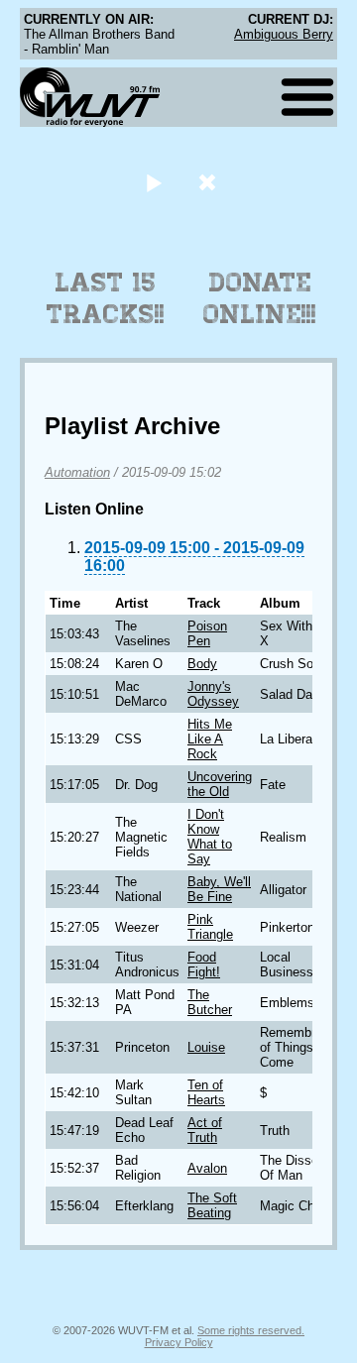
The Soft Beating (212, 1205)
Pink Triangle (210, 927)
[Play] (153, 182)
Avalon (207, 1168)
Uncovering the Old (219, 784)
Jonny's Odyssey (213, 694)
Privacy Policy (179, 1342)
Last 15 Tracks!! (106, 298)
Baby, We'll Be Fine (219, 889)
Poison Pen (207, 633)
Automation (77, 472)
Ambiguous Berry (283, 34)
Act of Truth (204, 1130)
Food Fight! (203, 964)
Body (202, 663)
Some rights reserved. (250, 1330)
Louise (206, 1047)
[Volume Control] (209, 182)
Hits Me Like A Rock (209, 739)
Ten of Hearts (206, 1092)
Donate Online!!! (259, 298)
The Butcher (209, 1002)
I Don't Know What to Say (209, 836)
